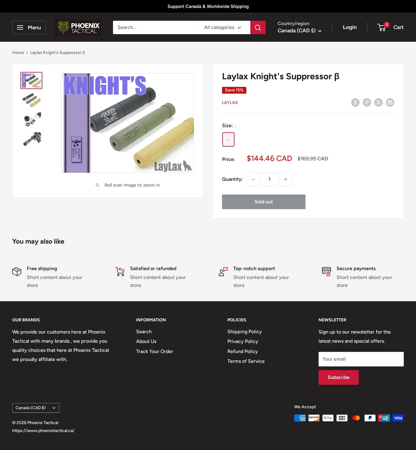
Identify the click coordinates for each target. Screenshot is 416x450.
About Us (146, 341)
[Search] (258, 27)
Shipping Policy (244, 331)
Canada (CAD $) (31, 407)
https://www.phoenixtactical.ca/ (43, 430)
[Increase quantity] (285, 179)
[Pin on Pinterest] (367, 102)
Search (144, 331)
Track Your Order (154, 351)
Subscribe (339, 377)
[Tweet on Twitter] (378, 102)
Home (18, 52)
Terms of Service (246, 361)
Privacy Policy (242, 341)
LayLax (230, 102)
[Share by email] (390, 102)
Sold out (264, 202)
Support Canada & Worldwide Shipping (208, 6)
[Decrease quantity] (253, 179)
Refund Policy (242, 351)
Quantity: (232, 179)
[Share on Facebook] (355, 102)
